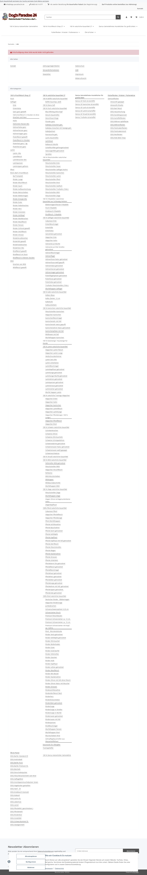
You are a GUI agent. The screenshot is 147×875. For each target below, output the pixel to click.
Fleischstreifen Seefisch (53, 186)
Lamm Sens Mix (51, 360)
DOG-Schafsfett (15, 818)
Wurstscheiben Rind (52, 736)
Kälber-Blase (50, 295)
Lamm (12, 150)
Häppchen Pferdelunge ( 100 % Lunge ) (56, 416)
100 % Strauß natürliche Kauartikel (55, 457)
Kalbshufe (49, 302)
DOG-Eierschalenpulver (18, 772)
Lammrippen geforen (20, 166)
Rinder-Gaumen (51, 657)
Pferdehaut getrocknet (53, 573)
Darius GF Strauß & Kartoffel (85, 114)
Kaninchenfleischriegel (53, 318)
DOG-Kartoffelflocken (118, 118)
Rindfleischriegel (51, 726)
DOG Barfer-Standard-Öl (19, 756)
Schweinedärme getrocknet (55, 444)
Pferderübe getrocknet (53, 593)
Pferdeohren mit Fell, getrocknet (57, 586)
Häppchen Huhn (51, 240)
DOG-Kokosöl (15, 795)
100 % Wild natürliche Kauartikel (54, 460)
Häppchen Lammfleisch (53, 409)
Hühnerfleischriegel (52, 253)
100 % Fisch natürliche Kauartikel (55, 108)
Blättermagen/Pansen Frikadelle (56, 205)
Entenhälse (17, 108)
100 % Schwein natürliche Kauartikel (56, 427)
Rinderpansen (50, 723)
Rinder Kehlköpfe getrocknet (55, 638)
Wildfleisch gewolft (19, 267)
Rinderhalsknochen (20, 245)
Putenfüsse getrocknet (53, 279)
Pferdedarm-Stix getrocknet (55, 563)
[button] (126, 17)
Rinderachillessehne (52, 690)
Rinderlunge (49, 706)
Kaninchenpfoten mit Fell (54, 331)
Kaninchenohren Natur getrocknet (57, 328)
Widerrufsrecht (80, 78)
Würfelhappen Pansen (53, 729)
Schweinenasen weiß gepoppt (56, 450)
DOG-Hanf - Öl (15, 789)
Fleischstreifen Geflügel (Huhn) (56, 170)
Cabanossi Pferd (51, 511)
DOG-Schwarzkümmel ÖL (19, 821)
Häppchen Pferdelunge (53, 518)
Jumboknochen (50, 606)
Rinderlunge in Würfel (53, 713)
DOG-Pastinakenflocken (118, 128)
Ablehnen (30, 867)
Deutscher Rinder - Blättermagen (57, 599)
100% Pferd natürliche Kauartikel (55, 508)
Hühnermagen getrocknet (54, 272)
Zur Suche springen (27, 1)
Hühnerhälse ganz (19, 127)
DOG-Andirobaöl (16, 759)
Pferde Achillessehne (53, 524)
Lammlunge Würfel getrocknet (56, 376)
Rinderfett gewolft (19, 241)
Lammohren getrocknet (53, 379)
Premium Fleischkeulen (53, 616)
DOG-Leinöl (14, 805)
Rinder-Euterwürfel (52, 651)
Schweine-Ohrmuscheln (54, 437)
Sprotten (48, 154)
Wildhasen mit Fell (52, 334)
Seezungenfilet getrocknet (54, 151)
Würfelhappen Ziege (52, 496)
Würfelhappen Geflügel (53, 289)
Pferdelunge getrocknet (53, 583)
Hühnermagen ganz (20, 134)
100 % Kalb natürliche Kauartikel (54, 292)
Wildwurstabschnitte (52, 483)
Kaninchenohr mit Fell (53, 321)
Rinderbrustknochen (20, 238)
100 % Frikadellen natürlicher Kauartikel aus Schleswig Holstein (55, 200)
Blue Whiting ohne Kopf (54, 112)
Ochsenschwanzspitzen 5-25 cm (57, 609)
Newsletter (47, 74)
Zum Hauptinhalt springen (10, 1)
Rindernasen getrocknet (54, 716)
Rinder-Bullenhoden (52, 644)
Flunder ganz (50, 121)
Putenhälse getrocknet (53, 282)
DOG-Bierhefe (15, 769)
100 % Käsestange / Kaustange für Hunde (55, 342)
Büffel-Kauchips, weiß (53, 102)
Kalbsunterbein (51, 305)
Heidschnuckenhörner (53, 356)
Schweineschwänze (52, 453)
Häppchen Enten (51, 399)
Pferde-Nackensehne (52, 554)
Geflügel (13, 102)
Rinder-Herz (17, 209)
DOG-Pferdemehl (16, 812)
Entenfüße (49, 227)
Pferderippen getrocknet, (54, 590)
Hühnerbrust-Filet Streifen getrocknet (54, 248)
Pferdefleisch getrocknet (54, 567)
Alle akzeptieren (31, 856)
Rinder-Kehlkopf (19, 215)
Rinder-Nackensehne (53, 677)
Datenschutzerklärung (46, 851)
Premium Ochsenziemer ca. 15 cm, (57, 622)
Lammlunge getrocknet (53, 373)
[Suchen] (118, 17)
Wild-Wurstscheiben (52, 476)
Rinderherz (49, 696)
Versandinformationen (51, 70)
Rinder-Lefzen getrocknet (54, 667)
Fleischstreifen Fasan (53, 166)
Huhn (15, 121)
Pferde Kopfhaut (51, 537)
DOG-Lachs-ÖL (15, 798)
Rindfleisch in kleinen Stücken (24, 258)
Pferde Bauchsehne (52, 528)
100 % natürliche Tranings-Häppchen (56, 395)
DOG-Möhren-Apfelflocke (119, 121)
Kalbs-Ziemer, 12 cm (52, 298)
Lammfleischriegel (52, 366)
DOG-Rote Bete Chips (118, 138)
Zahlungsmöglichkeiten (51, 66)
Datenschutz (59, 868)
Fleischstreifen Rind (52, 183)
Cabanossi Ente (50, 221)
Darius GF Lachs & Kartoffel (85, 107)
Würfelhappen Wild (52, 486)
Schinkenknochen (51, 430)
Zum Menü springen (41, 1)
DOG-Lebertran (15, 802)
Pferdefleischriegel (52, 570)
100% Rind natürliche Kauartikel (54, 596)
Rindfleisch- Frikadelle (53, 214)
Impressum (49, 868)
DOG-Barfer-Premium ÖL (19, 766)
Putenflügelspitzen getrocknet (56, 276)
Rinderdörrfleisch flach (53, 693)
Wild (12, 261)
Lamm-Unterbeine (52, 363)
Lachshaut (49, 141)
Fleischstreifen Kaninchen (54, 173)
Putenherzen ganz (19, 147)
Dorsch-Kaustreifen (52, 115)
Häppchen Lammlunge (53, 412)
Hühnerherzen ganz (20, 130)
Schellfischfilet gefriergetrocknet (57, 148)
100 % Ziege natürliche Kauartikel (55, 489)
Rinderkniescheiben (52, 700)
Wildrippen (49, 479)
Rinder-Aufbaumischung (22, 189)
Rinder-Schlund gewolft (21, 228)
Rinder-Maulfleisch (20, 222)
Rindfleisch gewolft (20, 251)
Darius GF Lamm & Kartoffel (85, 111)
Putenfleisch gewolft (20, 137)
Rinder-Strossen (51, 687)
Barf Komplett (18, 176)
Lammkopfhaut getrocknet (54, 369)
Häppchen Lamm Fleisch (54, 350)
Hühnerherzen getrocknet (54, 269)
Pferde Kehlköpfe (51, 534)
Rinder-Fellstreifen (52, 654)
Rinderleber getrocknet (53, 703)
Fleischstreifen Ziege (52, 196)
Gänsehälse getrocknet (53, 234)
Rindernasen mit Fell (52, 719)
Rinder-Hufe (49, 661)
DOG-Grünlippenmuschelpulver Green (24, 782)
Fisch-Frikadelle (51, 208)
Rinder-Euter (17, 202)
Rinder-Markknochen (20, 219)
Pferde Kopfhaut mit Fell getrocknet (58, 541)
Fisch (12, 99)
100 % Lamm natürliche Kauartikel (55, 346)
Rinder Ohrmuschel (52, 641)
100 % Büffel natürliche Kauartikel (55, 99)
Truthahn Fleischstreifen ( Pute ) (57, 285)
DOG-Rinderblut (16, 815)
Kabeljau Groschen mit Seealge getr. (58, 128)
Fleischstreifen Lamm (53, 176)
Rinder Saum (17, 186)
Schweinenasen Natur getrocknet (57, 447)
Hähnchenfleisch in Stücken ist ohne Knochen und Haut (26, 116)
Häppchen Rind (51, 424)
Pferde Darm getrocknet (54, 531)
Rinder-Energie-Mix (20, 199)
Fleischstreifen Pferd (52, 179)
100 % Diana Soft (49, 105)
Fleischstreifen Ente (52, 163)
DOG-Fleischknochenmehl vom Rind (23, 776)
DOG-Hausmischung (117, 112)
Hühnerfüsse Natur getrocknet (56, 259)
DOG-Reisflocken (116, 134)
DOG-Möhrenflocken (117, 125)
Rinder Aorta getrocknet (54, 634)
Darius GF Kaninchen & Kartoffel (87, 104)
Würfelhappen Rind (52, 732)
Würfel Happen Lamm (53, 392)
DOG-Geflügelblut (16, 779)
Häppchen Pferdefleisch (54, 514)
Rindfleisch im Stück (20, 254)
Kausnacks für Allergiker (51, 745)
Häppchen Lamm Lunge (54, 353)
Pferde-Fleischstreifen (53, 547)
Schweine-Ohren (51, 434)
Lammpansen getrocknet (54, 382)
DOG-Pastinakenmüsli (118, 131)
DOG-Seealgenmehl (17, 825)
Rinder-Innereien (19, 212)
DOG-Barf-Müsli (116, 108)
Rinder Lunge (18, 179)
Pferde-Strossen (51, 557)
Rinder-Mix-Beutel (52, 674)
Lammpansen (18, 163)
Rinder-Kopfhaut (51, 664)
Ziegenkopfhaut (51, 505)
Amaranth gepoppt (117, 102)
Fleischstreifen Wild (52, 192)
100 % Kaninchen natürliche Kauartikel (57, 308)
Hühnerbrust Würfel (52, 244)
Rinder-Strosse (18, 235)
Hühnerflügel (50, 256)
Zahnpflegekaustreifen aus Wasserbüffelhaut (55, 740)
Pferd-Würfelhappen (52, 521)
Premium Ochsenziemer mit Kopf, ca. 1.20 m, (57, 627)
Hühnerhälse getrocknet (54, 266)
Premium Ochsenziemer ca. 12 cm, (57, 619)
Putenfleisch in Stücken (21, 140)
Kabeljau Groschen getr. (54, 125)
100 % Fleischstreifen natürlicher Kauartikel (55, 158)
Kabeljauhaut (50, 131)
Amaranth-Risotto (116, 105)
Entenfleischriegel (51, 224)
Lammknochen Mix (19, 160)
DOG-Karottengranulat (118, 115)
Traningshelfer (48, 748)
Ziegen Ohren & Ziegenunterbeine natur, (57, 500)
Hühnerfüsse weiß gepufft (54, 262)
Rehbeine (48, 473)
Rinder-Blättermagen (20, 196)
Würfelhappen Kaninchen (54, 338)
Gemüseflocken (113, 99)
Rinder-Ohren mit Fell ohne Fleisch (58, 680)
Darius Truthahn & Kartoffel (85, 117)
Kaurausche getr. (51, 134)
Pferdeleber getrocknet (53, 580)
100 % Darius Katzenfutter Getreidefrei (57, 755)
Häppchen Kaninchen (53, 315)
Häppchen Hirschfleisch (54, 470)
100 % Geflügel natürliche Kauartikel (56, 218)
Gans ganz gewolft (19, 112)
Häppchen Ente (50, 237)
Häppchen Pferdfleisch (53, 421)
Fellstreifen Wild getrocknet (55, 463)
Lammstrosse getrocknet (54, 386)
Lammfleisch (17, 156)
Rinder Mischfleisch (20, 183)
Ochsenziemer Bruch (53, 612)
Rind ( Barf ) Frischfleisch (19, 173)
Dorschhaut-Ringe (51, 118)
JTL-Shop (135, 872)
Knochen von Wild (19, 264)
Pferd (12, 170)
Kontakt (140, 9)
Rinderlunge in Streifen (53, 710)
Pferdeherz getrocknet (53, 577)
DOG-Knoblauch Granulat (19, 792)
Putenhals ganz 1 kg (20, 143)
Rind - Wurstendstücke (53, 631)
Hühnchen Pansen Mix (21, 124)
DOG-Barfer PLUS (16, 763)
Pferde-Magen (50, 550)
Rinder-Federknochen (21, 205)
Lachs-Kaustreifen (51, 138)
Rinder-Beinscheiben (20, 192)
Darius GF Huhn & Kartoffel (85, 101)
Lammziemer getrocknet (54, 389)
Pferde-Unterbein (51, 560)
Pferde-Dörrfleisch (52, 544)
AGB (76, 70)
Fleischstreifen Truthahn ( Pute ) (57, 189)
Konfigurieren (31, 862)
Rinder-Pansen (18, 225)
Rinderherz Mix (18, 248)
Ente (14, 105)
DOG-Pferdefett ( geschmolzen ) (21, 808)
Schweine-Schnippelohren (54, 440)
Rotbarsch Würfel (51, 144)
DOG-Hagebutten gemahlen (20, 785)
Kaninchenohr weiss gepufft (55, 324)
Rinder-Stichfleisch (19, 232)
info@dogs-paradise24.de (15, 4)
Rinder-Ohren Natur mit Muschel (57, 683)
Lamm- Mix (17, 153)
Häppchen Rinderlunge (53, 603)
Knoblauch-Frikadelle (53, 211)
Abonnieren (131, 851)
